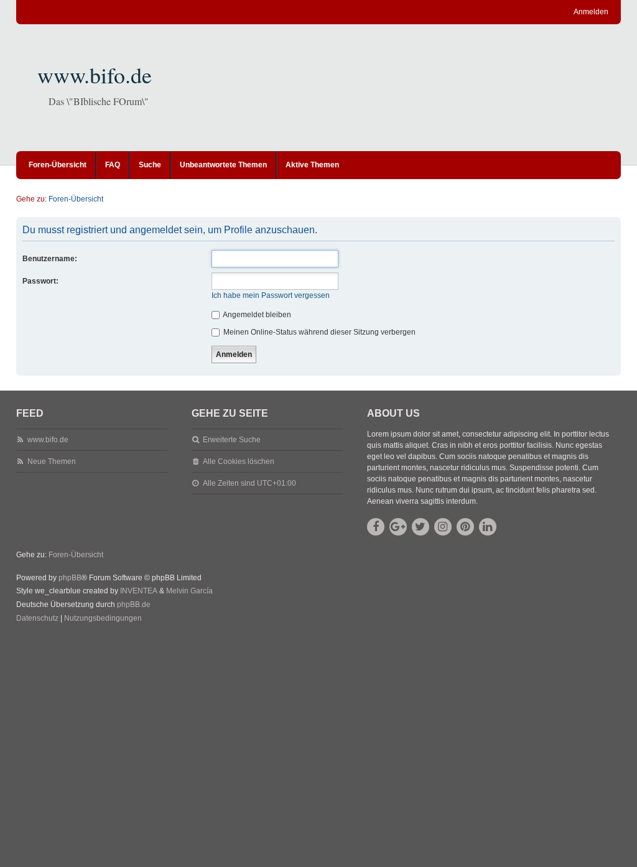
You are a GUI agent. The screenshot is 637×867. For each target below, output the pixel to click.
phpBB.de (134, 604)
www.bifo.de (94, 75)
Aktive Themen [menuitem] (312, 164)
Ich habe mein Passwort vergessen (271, 295)
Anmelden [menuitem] (591, 11)
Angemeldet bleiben (256, 314)
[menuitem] (37, 619)
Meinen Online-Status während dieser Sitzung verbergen (318, 332)
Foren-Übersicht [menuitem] (57, 164)
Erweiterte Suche (232, 439)
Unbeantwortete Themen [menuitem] (223, 164)
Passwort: (40, 281)
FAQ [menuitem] (112, 164)
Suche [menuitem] (150, 164)
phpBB (69, 577)
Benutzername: (49, 258)
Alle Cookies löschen (238, 461)
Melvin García (189, 590)
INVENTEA (138, 590)
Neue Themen (51, 461)
